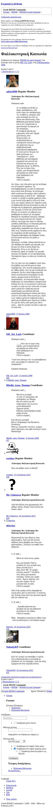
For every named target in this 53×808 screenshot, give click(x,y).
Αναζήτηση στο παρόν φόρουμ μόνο (31, 749)
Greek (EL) (11, 781)
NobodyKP (12, 647)
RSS (8, 795)
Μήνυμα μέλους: (10, 727)
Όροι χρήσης (11, 799)
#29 (7, 518)
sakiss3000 (11, 91)
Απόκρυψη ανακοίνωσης (11, 17)
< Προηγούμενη (7, 71)
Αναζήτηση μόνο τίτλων (26, 723)
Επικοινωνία (11, 785)
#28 (7, 477)
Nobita (49, 691)
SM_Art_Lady (26, 62)
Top (7, 792)
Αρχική (9, 790)
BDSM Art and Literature (30, 60)
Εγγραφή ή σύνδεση (11, 3)
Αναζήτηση (15, 708)
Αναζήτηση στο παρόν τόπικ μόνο (30, 746)
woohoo (10, 458)
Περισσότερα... (14, 771)
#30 (7, 629)
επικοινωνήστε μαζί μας (9, 48)
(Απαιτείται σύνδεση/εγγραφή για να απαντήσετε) (21, 677)
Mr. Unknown (13, 495)
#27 (7, 440)
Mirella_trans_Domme (18, 385)
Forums (9, 695)
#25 (7, 316)
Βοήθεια (9, 788)
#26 (7, 378)
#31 (7, 673)
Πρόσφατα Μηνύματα (20, 710)
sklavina (10, 525)
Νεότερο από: (8, 739)
